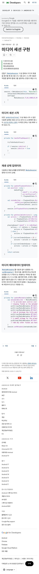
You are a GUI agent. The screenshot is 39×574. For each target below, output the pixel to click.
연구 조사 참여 (6, 525)
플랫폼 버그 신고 (7, 515)
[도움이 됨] (13, 44)
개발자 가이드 (6, 496)
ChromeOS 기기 (7, 449)
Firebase (4, 545)
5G (3, 434)
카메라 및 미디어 (7, 427)
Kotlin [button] (6, 86)
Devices (16, 10)
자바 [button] (15, 86)
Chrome (4, 541)
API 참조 (4, 499)
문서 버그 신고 (6, 518)
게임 (3, 417)
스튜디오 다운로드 (7, 503)
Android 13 (5, 478)
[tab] (6, 85)
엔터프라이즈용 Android (9, 392)
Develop (6, 10)
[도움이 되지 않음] (17, 44)
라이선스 (17, 559)
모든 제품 (4, 551)
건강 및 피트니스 (7, 424)
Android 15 (5, 471)
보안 (3, 395)
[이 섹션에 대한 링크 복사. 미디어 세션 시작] (21, 113)
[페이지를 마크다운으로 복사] (11, 55)
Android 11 (5, 484)
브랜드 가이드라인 (27, 559)
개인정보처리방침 (7, 430)
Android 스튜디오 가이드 (9, 493)
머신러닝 (4, 421)
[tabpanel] (19, 96)
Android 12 (5, 481)
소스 (3, 399)
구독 (29, 564)
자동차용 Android (7, 452)
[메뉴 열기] (3, 2)
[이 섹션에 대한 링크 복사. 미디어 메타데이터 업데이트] (32, 265)
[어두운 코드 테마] (33, 89)
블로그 (4, 405)
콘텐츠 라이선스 (32, 363)
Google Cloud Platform (9, 548)
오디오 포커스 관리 (10, 122)
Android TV (29, 10)
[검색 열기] (25, 2)
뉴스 (3, 402)
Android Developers (8, 38)
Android (4, 389)
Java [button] (15, 292)
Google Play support (8, 521)
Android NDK (6, 506)
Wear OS (5, 446)
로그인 (34, 2)
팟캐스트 (4, 409)
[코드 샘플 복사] (36, 89)
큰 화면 (4, 442)
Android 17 (5, 464)
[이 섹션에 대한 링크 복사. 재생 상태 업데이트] (23, 166)
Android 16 (5, 468)
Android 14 (5, 474)
